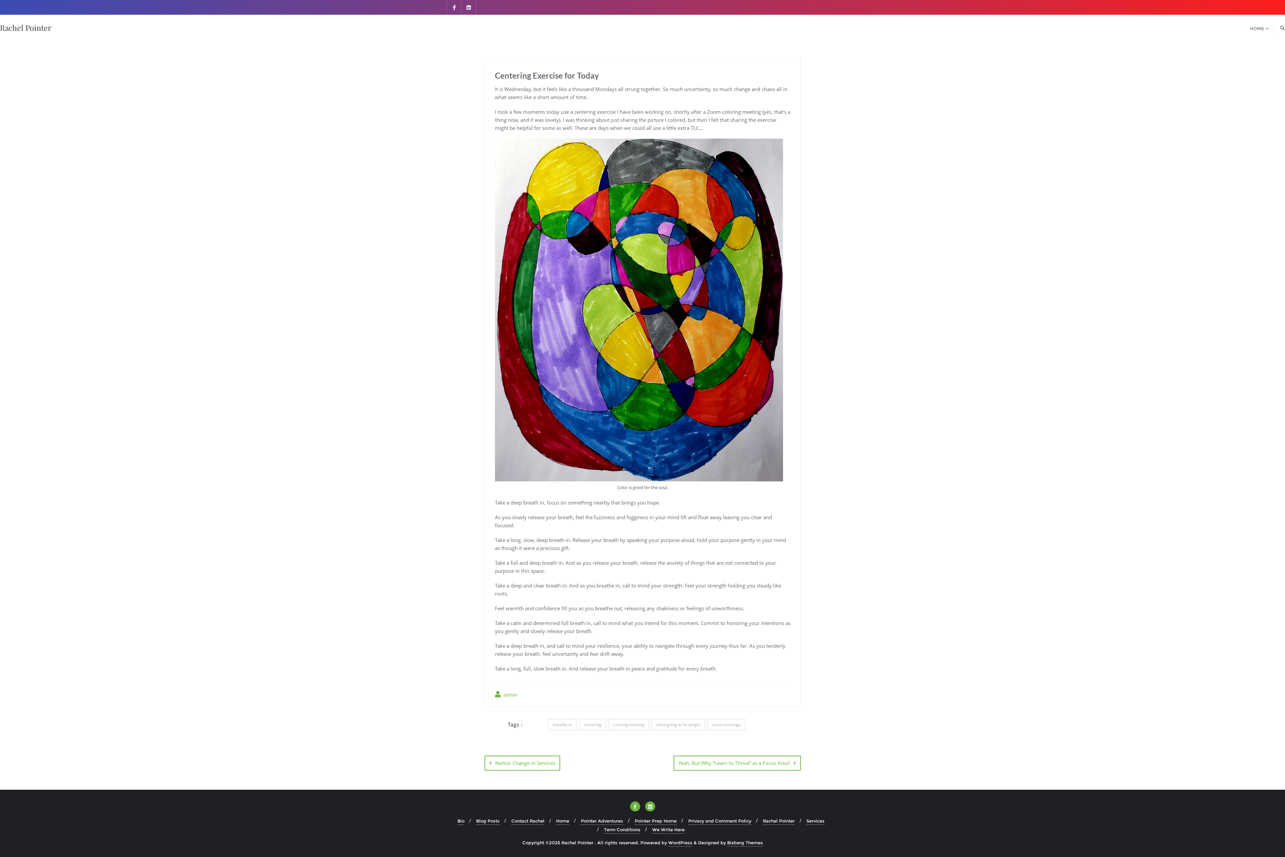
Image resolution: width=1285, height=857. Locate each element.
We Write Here (668, 829)
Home (562, 821)
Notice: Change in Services (525, 763)
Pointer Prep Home (656, 821)
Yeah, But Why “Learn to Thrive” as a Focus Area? (734, 763)
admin (510, 695)
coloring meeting (629, 724)
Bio (460, 821)
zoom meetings (726, 724)
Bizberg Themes (745, 842)
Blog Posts (488, 821)
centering (592, 724)
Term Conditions (622, 829)
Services (815, 821)
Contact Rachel (527, 821)
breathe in (562, 724)
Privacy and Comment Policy (719, 821)
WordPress (680, 842)
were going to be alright (678, 724)
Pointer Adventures (602, 821)
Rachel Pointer (779, 821)
